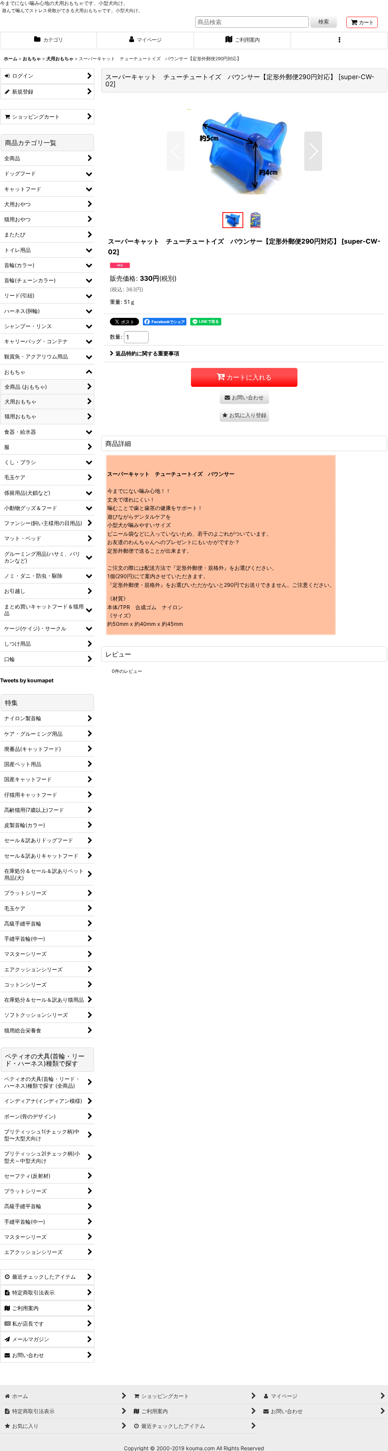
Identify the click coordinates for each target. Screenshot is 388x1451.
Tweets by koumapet (26, 680)
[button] (339, 40)
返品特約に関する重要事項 (147, 353)
